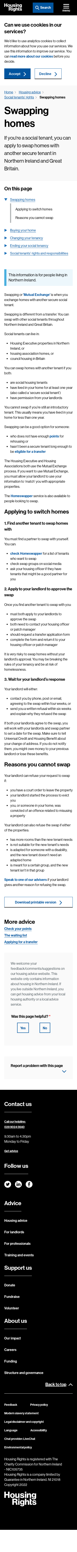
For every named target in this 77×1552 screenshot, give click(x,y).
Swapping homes (22, 200)
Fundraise (12, 1297)
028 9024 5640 (14, 1127)
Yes (23, 1028)
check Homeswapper (26, 554)
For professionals (17, 1244)
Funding (10, 1361)
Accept (14, 74)
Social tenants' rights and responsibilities (39, 253)
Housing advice (30, 92)
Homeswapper (22, 496)
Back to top (55, 1384)
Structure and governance (23, 1373)
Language (11, 1430)
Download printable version (35, 902)
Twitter (7, 1184)
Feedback (10, 1405)
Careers (10, 1350)
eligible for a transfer (30, 452)
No (45, 1028)
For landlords (14, 1232)
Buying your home (23, 230)
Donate (9, 1285)
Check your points (18, 929)
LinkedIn (18, 1184)
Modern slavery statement (21, 1413)
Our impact (12, 1338)
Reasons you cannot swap (34, 218)
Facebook (29, 1184)
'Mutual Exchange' (36, 295)
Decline (45, 74)
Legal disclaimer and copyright (24, 1422)
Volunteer (11, 1308)
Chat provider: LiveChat (19, 1439)
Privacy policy (39, 1405)
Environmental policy (18, 1447)
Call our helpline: (15, 1121)
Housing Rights (13, 7)
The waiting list (15, 935)
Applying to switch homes (33, 209)
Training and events (19, 1255)
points (54, 436)
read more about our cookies (31, 56)
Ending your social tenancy (29, 246)
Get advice (11, 1151)
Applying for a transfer (21, 942)
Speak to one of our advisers (25, 880)
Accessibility (38, 1430)
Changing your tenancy (26, 238)
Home (8, 92)
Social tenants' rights (19, 97)
